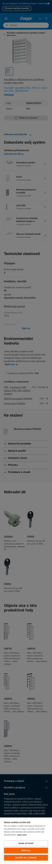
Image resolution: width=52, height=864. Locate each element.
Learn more (22, 835)
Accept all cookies (26, 858)
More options (26, 843)
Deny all (26, 851)
